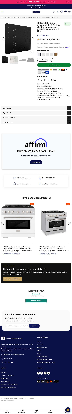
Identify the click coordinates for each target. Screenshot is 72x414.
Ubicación (34, 7)
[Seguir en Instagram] (5, 362)
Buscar (39, 342)
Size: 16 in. (40, 97)
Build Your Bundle (42, 348)
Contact (3, 372)
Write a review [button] (36, 301)
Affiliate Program (42, 356)
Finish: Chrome (58, 93)
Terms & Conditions (7, 375)
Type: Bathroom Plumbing (52, 97)
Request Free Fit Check (12, 279)
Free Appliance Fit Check (44, 359)
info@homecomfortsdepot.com (37, 5)
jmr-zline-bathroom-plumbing (59, 95)
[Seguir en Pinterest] (9, 362)
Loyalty (39, 353)
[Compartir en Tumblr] (48, 80)
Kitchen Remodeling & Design (46, 362)
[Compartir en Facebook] (38, 80)
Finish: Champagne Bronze (45, 93)
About (38, 350)
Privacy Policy (5, 381)
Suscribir (34, 326)
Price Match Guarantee (8, 387)
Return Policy (5, 378)
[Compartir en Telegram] (51, 80)
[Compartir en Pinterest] (45, 80)
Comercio (40, 345)
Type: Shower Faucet (43, 99)
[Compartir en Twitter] (41, 80)
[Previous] (4, 38)
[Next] (31, 38)
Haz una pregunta (43, 76)
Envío (39, 43)
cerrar (4, 2)
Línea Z (60, 89)
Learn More (36, 162)
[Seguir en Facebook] (2, 362)
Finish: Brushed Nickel (50, 91)
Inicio (2, 17)
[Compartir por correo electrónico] (55, 80)
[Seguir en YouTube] (12, 362)
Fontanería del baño (51, 89)
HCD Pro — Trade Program (9, 384)
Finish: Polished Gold (43, 95)
